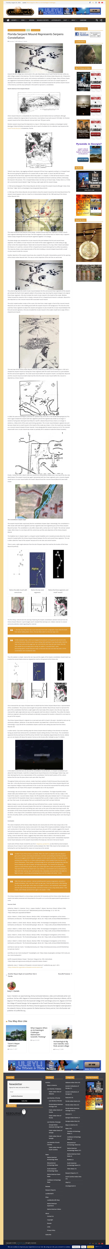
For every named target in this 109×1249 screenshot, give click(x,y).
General (67, 1114)
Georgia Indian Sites (71, 1121)
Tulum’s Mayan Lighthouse (14, 1044)
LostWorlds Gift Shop (53, 1200)
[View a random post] (101, 20)
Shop (65, 20)
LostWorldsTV (56, 20)
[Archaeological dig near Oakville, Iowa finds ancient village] (62, 1026)
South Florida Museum (14, 128)
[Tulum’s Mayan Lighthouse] (16, 1026)
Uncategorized (69, 1186)
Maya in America (52, 1085)
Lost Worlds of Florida (53, 1098)
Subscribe (83, 20)
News (23, 20)
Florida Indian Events (71, 1101)
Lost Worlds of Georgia (54, 1122)
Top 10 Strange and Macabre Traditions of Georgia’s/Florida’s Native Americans (39, 3)
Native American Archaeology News (16, 30)
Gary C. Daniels (23, 41)
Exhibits (14, 20)
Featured (68, 1097)
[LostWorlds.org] (8, 20)
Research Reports (43, 20)
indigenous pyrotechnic (43, 844)
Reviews (31, 20)
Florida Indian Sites (71, 1105)
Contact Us (50, 1216)
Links (48, 1227)
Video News (70, 1169)
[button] (17, 20)
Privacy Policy (51, 1230)
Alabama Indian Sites (71, 1082)
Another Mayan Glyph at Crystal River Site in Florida (22, 975)
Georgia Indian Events (71, 1117)
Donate (49, 1223)
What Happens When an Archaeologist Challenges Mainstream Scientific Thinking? (39, 1032)
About (73, 20)
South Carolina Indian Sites (73, 1176)
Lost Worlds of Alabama (54, 1089)
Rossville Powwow (64, 974)
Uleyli (67, 1182)
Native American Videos (54, 1209)
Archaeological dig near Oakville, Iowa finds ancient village (61, 1043)
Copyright (50, 1220)
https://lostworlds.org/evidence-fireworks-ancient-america (24, 967)
